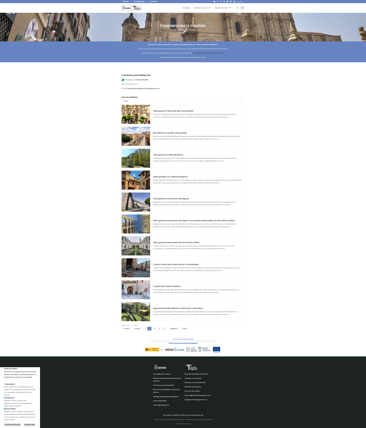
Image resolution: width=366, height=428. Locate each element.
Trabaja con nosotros (192, 378)
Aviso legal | (167, 415)
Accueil (173, 30)
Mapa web (199, 415)
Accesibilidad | (176, 415)
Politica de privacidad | (188, 415)
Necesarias (10, 384)
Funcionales (11, 409)
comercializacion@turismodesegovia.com (208, 53)
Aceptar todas (29, 424)
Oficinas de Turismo (192, 391)
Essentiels (186, 8)
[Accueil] (129, 8)
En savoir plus (9, 380)
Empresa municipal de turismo (196, 374)
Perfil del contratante (192, 387)
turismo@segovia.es (161, 405)
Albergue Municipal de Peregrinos (166, 397)
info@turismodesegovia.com (195, 400)
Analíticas (10, 398)
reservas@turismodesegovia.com (197, 395)
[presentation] (214, 2)
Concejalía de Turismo (162, 374)
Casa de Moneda (159, 401)
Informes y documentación (194, 382)
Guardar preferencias (12, 424)
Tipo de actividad (129, 97)
